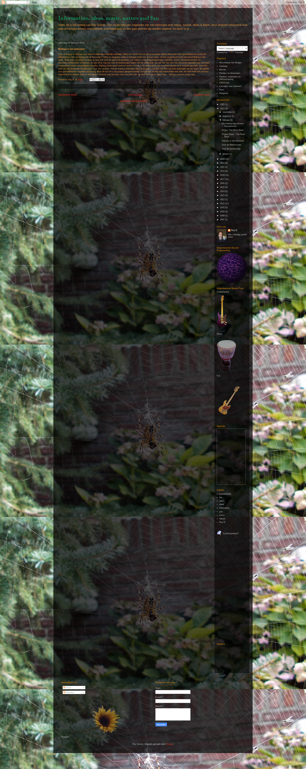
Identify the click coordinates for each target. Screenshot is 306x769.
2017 (222, 179)
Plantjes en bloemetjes (229, 73)
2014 (222, 191)
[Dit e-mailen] (91, 79)
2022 (222, 163)
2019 (222, 171)
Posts (68, 687)
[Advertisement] (226, 591)
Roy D (222, 522)
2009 (222, 211)
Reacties (69, 692)
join (220, 511)
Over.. (222, 90)
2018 (222, 175)
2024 (222, 108)
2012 (222, 199)
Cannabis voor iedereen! (230, 86)
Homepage (135, 94)
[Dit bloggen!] (94, 79)
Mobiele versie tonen (134, 101)
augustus (227, 116)
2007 (222, 219)
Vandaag (223, 66)
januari (226, 154)
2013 (222, 195)
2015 (222, 187)
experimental (225, 494)
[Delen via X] (97, 79)
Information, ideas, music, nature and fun (108, 18)
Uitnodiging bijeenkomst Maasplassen (233, 124)
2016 (222, 183)
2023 (222, 159)
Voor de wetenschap (231, 149)
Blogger (169, 744)
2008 (222, 215)
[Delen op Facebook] (100, 79)
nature (222, 518)
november (227, 112)
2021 (222, 167)
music (222, 515)
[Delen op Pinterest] (103, 79)
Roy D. (234, 230)
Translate (239, 52)
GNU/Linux (224, 83)
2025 (222, 104)
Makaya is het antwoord (233, 141)
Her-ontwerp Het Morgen (230, 62)
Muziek (222, 69)
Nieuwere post (67, 94)
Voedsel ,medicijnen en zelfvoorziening (230, 77)
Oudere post (202, 94)
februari (226, 120)
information (224, 508)
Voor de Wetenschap (231, 145)
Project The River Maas (233, 130)
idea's (222, 501)
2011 (222, 203)
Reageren (223, 93)
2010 (222, 207)
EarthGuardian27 (231, 533)
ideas (221, 504)
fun (220, 497)
